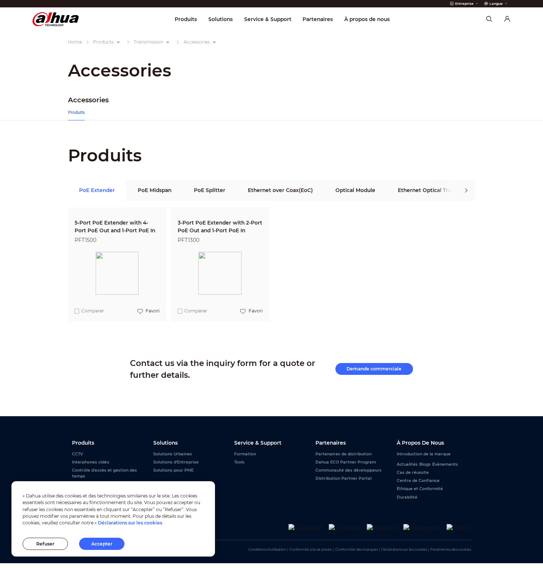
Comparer (92, 311)
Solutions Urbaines (172, 454)
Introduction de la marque (424, 454)
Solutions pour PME (173, 470)
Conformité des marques (356, 549)
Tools (239, 462)
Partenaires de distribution (343, 454)
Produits (76, 112)
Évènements (445, 464)
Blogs (425, 464)
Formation (245, 454)
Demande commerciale (374, 369)
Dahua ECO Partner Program (345, 462)
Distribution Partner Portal (343, 478)
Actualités (407, 464)
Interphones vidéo (90, 462)
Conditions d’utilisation (267, 549)
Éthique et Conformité (420, 488)
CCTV (77, 454)
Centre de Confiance (418, 480)
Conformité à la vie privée (310, 549)
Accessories (197, 42)
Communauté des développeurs (348, 470)
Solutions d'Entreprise (176, 462)
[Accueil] (56, 19)
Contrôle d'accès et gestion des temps (104, 473)
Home (75, 42)
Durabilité (407, 497)
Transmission (148, 42)
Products (103, 42)
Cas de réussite (413, 472)
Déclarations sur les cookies (404, 549)
